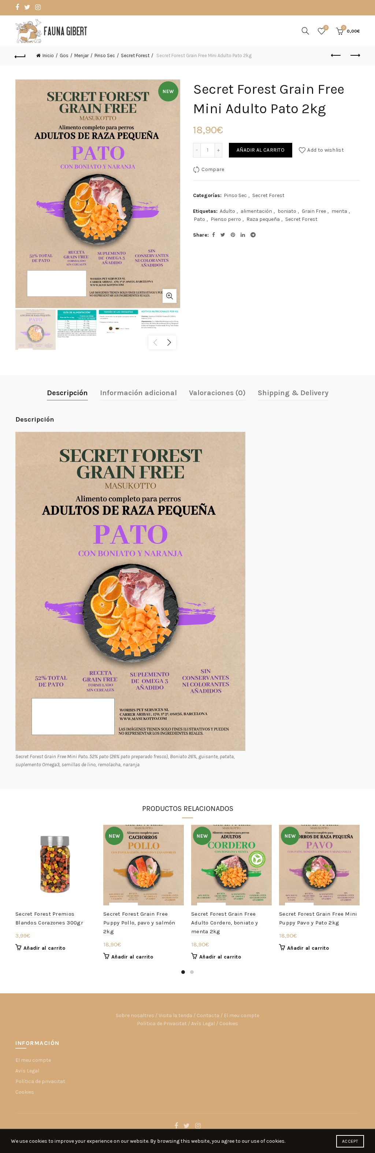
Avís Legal (203, 1023)
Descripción (67, 393)
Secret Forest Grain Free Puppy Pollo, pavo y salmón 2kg (139, 923)
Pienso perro (226, 219)
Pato (199, 219)
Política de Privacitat (162, 1023)
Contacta (208, 1015)
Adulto (227, 211)
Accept (350, 1141)
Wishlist (326, 28)
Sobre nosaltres (135, 1015)
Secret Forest (135, 55)
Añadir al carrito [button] (44, 948)
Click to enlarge (170, 296)
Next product (354, 55)
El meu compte (241, 1015)
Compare (212, 169)
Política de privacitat (40, 1081)
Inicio (48, 55)
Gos (64, 55)
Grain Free (314, 211)
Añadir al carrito (261, 150)
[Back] (20, 55)
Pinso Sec (104, 55)
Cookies (228, 1023)
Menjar (81, 55)
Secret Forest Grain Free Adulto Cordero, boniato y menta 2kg (224, 923)
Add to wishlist (325, 150)
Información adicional (138, 393)
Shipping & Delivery (293, 393)
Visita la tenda (175, 1015)
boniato (287, 211)
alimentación (256, 211)
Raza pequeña (263, 219)
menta (339, 211)
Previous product (336, 55)
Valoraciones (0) (217, 393)
